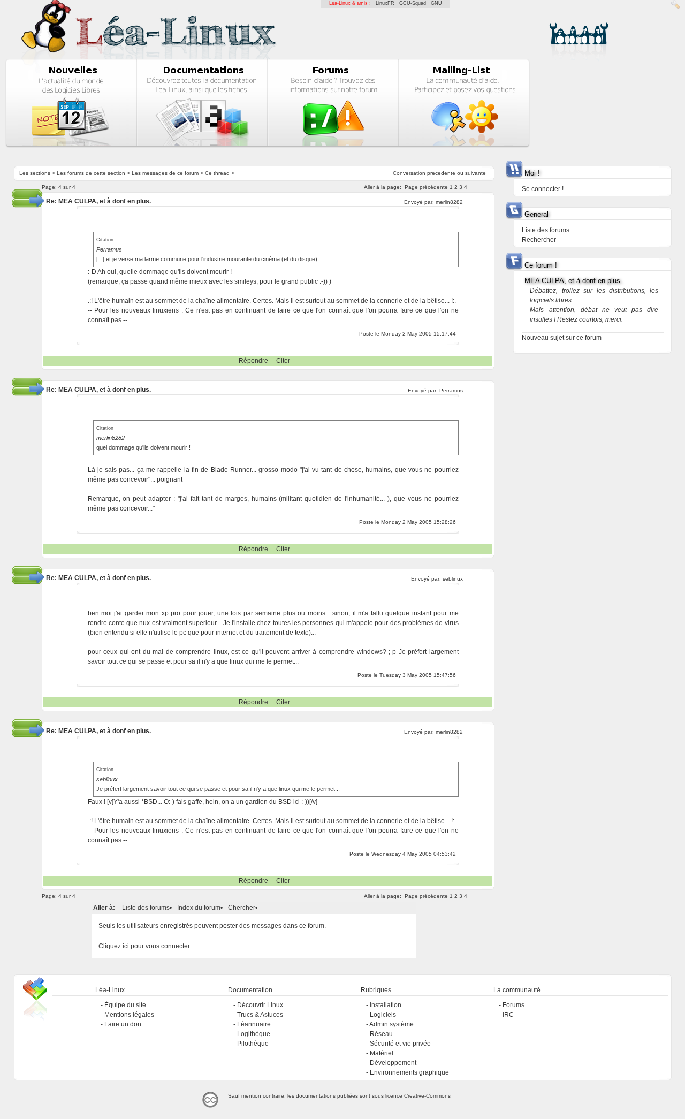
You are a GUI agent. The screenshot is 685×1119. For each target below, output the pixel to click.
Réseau (381, 1034)
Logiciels (383, 1014)
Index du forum (198, 907)
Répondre (253, 360)
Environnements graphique (409, 1072)
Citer (283, 360)
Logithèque (253, 1034)
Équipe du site (125, 1005)
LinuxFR (385, 3)
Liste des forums (146, 907)
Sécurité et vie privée (400, 1043)
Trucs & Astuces (260, 1014)
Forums (513, 1005)
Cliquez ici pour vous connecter (144, 946)
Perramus (451, 390)
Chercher (241, 907)
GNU (436, 3)
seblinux (453, 579)
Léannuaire (254, 1024)
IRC (508, 1014)
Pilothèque (253, 1043)
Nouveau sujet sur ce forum (562, 337)
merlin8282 (449, 202)
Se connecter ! (543, 189)
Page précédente (426, 187)
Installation (385, 1005)
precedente (441, 173)
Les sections (34, 173)
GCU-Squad (412, 3)
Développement (393, 1063)
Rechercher (539, 239)
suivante (475, 173)
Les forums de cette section (91, 173)
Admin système (391, 1024)
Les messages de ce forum (165, 173)
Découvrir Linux (260, 1005)
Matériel (381, 1053)
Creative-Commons (427, 1096)
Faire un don (122, 1024)
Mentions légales (129, 1014)
